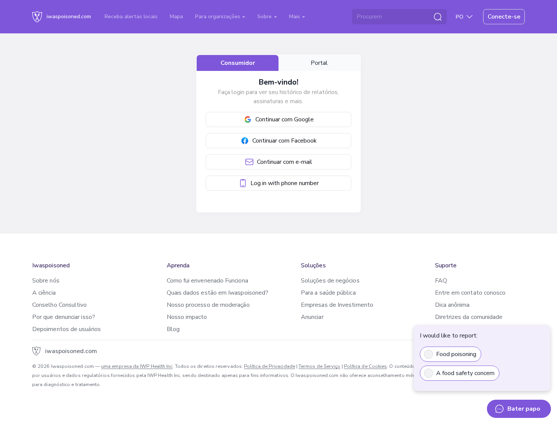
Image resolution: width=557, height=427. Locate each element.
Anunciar (312, 317)
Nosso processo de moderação (208, 305)
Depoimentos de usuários (66, 329)
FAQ (441, 280)
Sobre (265, 16)
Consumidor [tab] (238, 63)
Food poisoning (456, 354)
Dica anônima (452, 305)
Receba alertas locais (131, 16)
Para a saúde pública (328, 293)
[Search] (437, 16)
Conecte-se (504, 17)
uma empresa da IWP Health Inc (136, 366)
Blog (173, 329)
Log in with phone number (284, 183)
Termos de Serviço (319, 366)
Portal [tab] (319, 63)
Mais (295, 16)
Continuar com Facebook (284, 141)
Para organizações (218, 16)
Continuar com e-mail (284, 162)
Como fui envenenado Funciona (207, 280)
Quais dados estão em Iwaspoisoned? (218, 293)
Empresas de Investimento (337, 305)
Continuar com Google (284, 119)
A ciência (44, 293)
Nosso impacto (187, 317)
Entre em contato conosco (470, 293)
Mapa (176, 16)
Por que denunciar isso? (63, 317)
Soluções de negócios (330, 280)
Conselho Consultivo (59, 305)
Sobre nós (45, 280)
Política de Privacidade (269, 366)
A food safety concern (465, 373)
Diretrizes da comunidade (469, 317)
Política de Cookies (365, 366)
